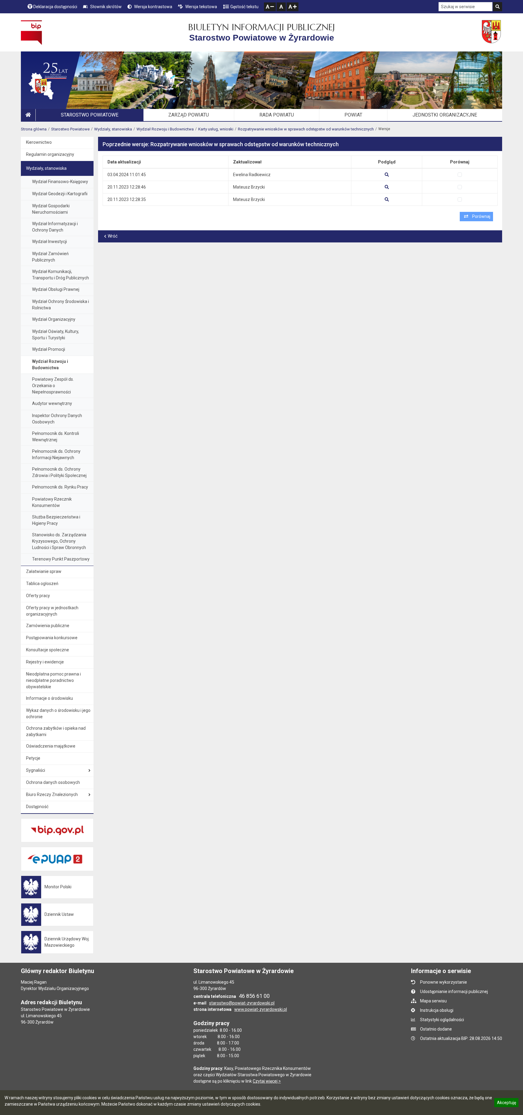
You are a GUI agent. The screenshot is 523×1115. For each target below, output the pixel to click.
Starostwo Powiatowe (70, 129)
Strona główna (34, 129)
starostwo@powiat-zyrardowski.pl (242, 1003)
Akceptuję (506, 1103)
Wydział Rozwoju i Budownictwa (165, 129)
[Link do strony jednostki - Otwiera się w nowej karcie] (492, 32)
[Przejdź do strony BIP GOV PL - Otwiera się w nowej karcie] (31, 32)
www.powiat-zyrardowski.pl (260, 1009)
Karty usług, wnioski (215, 129)
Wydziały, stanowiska (113, 129)
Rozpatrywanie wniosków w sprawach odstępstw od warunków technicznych (306, 129)
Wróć (112, 236)
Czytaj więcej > (267, 1081)
